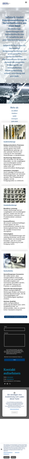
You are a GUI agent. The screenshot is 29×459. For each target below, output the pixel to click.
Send (14, 359)
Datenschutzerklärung (14, 409)
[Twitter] (10, 383)
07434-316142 (10, 377)
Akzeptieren (14, 412)
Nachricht (6, 333)
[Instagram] (7, 383)
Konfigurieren (6, 454)
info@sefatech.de (10, 379)
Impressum (17, 452)
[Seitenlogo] (6, 3)
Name (5, 326)
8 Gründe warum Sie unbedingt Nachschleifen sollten (16, 316)
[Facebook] (5, 383)
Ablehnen (13, 457)
